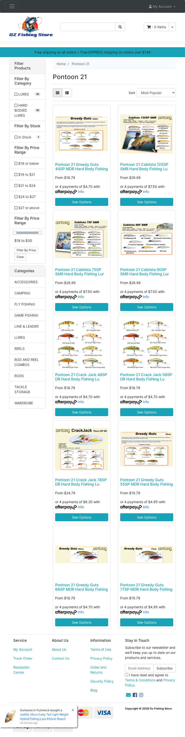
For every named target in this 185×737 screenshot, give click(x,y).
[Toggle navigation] (12, 6)
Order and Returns (98, 669)
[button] (162, 6)
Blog (93, 690)
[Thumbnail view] (57, 92)
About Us (59, 649)
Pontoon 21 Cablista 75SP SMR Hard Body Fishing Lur (79, 272)
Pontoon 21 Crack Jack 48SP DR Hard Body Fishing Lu (81, 377)
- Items (159, 27)
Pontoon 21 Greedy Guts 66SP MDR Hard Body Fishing (81, 587)
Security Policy (102, 681)
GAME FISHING (26, 315)
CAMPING (22, 293)
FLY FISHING (24, 304)
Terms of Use (100, 649)
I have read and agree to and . (150, 680)
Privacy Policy (101, 658)
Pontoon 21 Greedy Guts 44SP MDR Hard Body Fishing (81, 166)
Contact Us (60, 658)
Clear (20, 257)
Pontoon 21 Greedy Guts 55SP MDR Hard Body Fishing (146, 482)
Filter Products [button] (22, 65)
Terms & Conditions (140, 680)
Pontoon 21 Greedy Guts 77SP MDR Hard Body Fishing (146, 587)
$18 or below (28, 163)
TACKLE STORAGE (22, 389)
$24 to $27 (26, 197)
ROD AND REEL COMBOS (26, 362)
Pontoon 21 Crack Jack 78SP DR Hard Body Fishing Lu (81, 482)
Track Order (22, 658)
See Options (81, 202)
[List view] (67, 92)
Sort (132, 93)
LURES (19, 337)
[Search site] (120, 27)
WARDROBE (23, 403)
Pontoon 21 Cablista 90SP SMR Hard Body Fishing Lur (144, 272)
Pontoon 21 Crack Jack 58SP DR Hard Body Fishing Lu (146, 377)
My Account (22, 649)
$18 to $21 (26, 174)
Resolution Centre (21, 669)
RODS (19, 376)
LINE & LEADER (26, 326)
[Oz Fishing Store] (31, 26)
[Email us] (128, 695)
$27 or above (28, 208)
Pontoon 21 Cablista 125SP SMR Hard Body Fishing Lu (144, 166)
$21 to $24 (26, 185)
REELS (19, 348)
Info (81, 191)
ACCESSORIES (26, 282)
